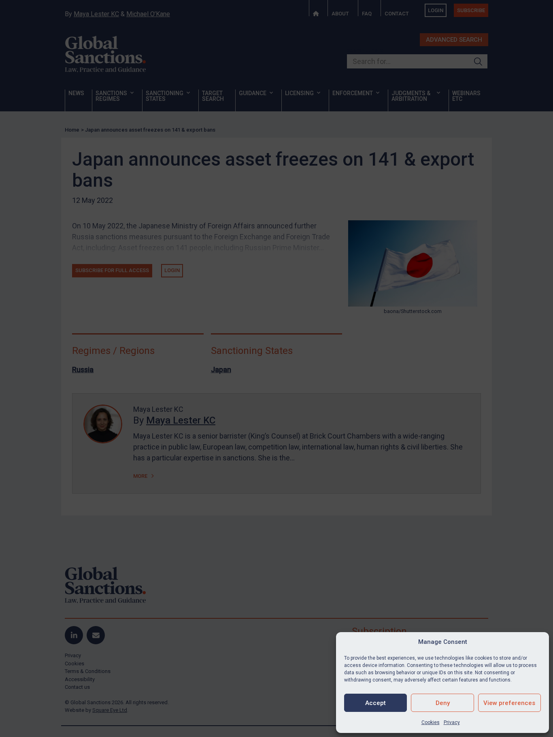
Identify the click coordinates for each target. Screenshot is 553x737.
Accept (375, 703)
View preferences (509, 703)
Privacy (452, 722)
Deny (443, 703)
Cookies (430, 722)
